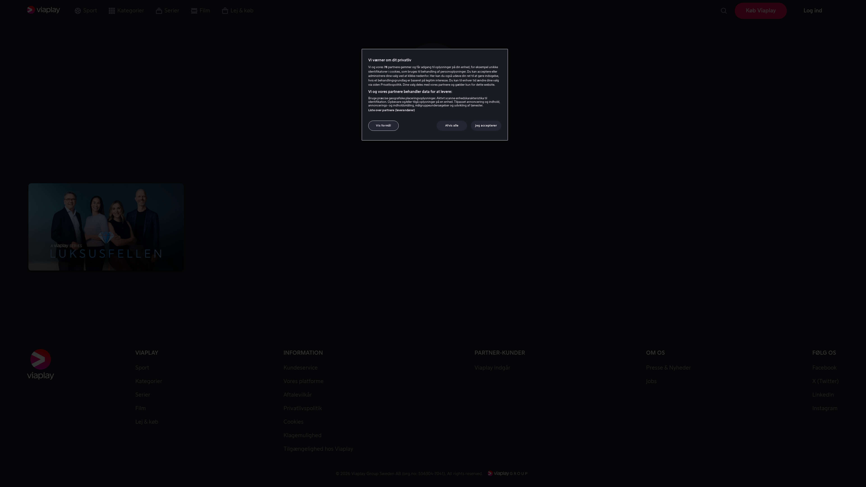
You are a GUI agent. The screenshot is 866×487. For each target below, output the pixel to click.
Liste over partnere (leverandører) (391, 110)
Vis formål (383, 125)
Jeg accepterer (486, 125)
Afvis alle (451, 125)
